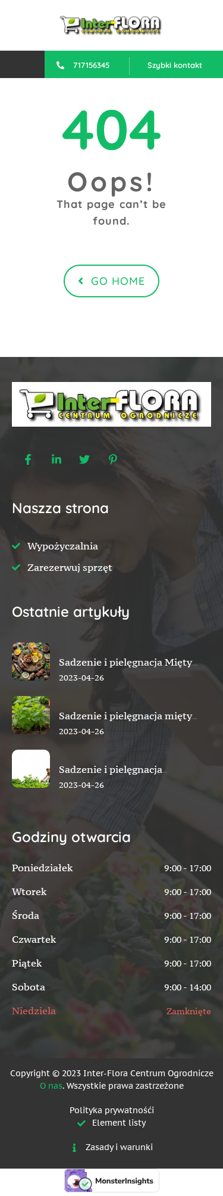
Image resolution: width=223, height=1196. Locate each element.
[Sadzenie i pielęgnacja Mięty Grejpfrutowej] (31, 689)
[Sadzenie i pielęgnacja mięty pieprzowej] (31, 742)
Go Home (118, 281)
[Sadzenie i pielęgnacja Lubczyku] (31, 796)
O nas (51, 1085)
